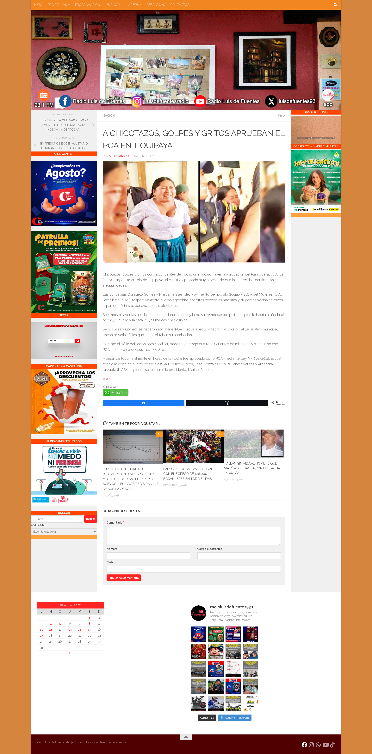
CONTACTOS (179, 5)
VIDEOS (133, 5)
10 (41, 629)
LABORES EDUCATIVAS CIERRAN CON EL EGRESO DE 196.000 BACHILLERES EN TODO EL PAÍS (188, 474)
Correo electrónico (210, 548)
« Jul (68, 653)
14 (80, 629)
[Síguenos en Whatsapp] (318, 745)
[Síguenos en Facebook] (304, 745)
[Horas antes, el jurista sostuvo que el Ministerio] (250, 651)
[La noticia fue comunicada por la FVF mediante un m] (198, 703)
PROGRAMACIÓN (87, 5)
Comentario (115, 522)
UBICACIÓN (113, 5)
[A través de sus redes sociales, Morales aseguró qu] (216, 686)
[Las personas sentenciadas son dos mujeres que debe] (198, 686)
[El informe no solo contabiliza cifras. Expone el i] (233, 651)
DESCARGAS (156, 5)
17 (41, 635)
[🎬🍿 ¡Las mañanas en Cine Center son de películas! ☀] (216, 669)
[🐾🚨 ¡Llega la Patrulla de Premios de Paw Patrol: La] (216, 634)
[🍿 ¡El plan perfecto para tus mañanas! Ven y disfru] (233, 686)
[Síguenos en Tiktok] (332, 745)
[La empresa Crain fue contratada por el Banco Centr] (198, 669)
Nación (109, 115)
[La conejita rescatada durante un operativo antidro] (216, 703)
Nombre (113, 548)
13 (69, 629)
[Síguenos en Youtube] (325, 745)
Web (110, 562)
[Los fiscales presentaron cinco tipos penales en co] (216, 651)
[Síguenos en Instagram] (311, 745)
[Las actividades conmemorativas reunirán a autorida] (233, 669)
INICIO (38, 5)
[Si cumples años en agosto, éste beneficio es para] (198, 634)
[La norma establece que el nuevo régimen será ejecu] (250, 686)
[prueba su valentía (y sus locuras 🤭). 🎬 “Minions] (250, 703)
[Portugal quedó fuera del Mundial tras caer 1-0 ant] (198, 651)
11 (50, 629)
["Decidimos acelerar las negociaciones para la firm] (250, 669)
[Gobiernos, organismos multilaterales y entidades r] (233, 703)
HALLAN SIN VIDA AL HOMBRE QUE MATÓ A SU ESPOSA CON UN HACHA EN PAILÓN (252, 468)
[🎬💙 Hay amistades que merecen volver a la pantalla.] (233, 634)
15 (89, 629)
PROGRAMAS (57, 5)
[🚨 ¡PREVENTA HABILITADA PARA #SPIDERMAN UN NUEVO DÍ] (250, 634)
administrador (120, 155)
